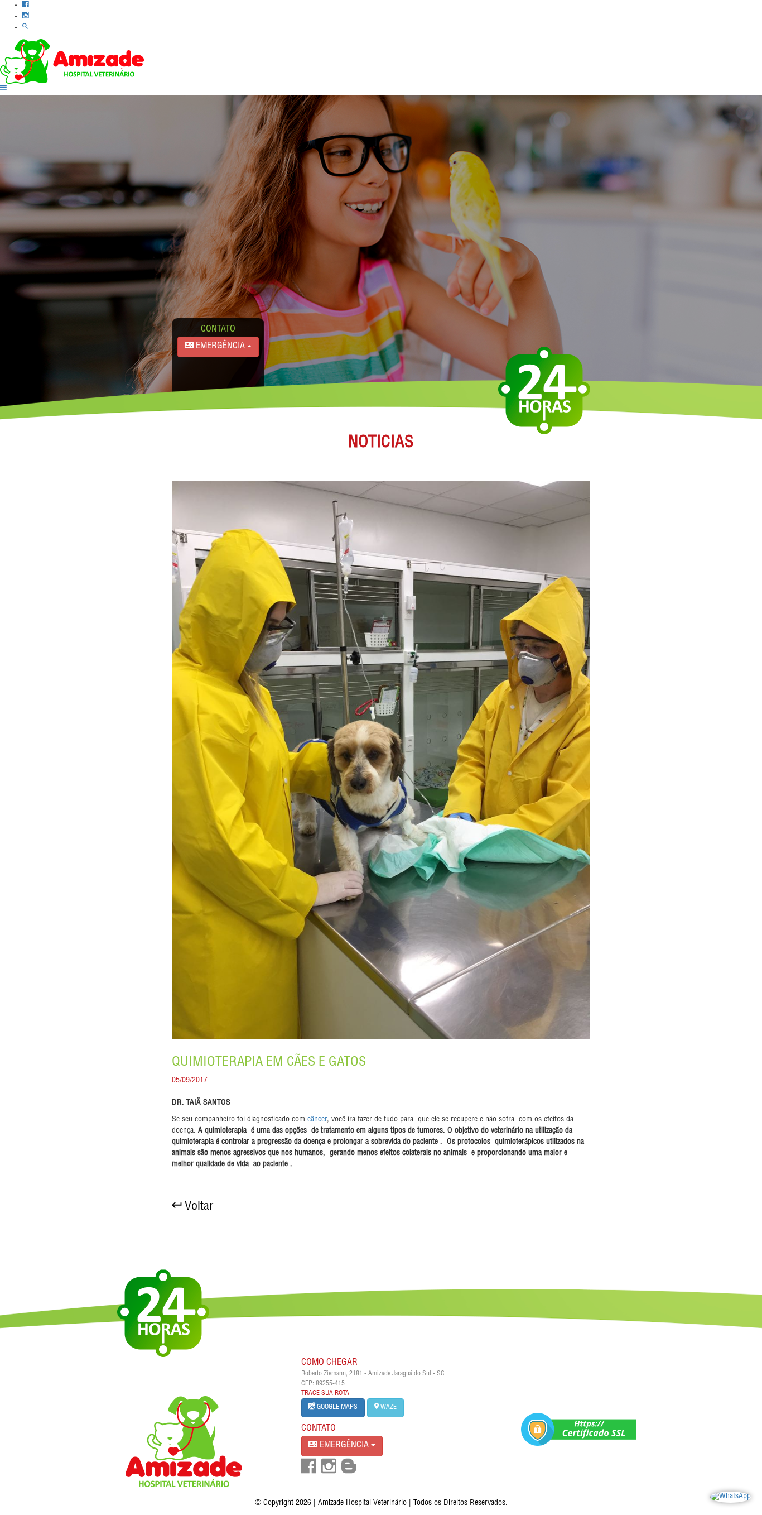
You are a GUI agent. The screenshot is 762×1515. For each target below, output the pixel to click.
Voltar (197, 1207)
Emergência (344, 1445)
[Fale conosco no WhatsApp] (730, 1498)
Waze (388, 1407)
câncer (317, 1120)
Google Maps (336, 1407)
